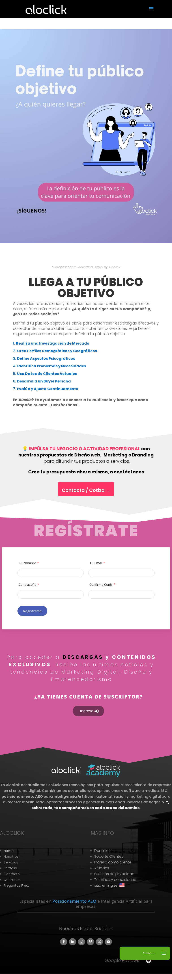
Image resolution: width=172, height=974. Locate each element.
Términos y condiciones (115, 879)
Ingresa (86, 711)
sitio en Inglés (106, 885)
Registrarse (32, 611)
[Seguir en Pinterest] (90, 941)
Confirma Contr (102, 584)
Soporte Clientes (108, 856)
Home (9, 850)
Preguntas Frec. (16, 885)
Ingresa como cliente (112, 862)
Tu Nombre (29, 563)
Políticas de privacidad (114, 873)
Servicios (11, 862)
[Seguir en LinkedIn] (72, 941)
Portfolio (10, 868)
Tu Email (97, 563)
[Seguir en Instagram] (81, 941)
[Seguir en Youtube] (108, 941)
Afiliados (101, 868)
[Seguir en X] (99, 941)
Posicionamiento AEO (74, 901)
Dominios (102, 850)
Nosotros (11, 856)
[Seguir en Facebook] (63, 941)
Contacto (12, 873)
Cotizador (12, 879)
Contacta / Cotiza (86, 490)
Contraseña (29, 584)
